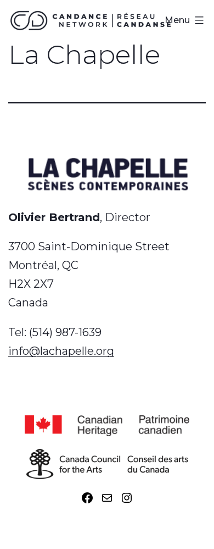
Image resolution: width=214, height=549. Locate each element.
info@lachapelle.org (61, 351)
